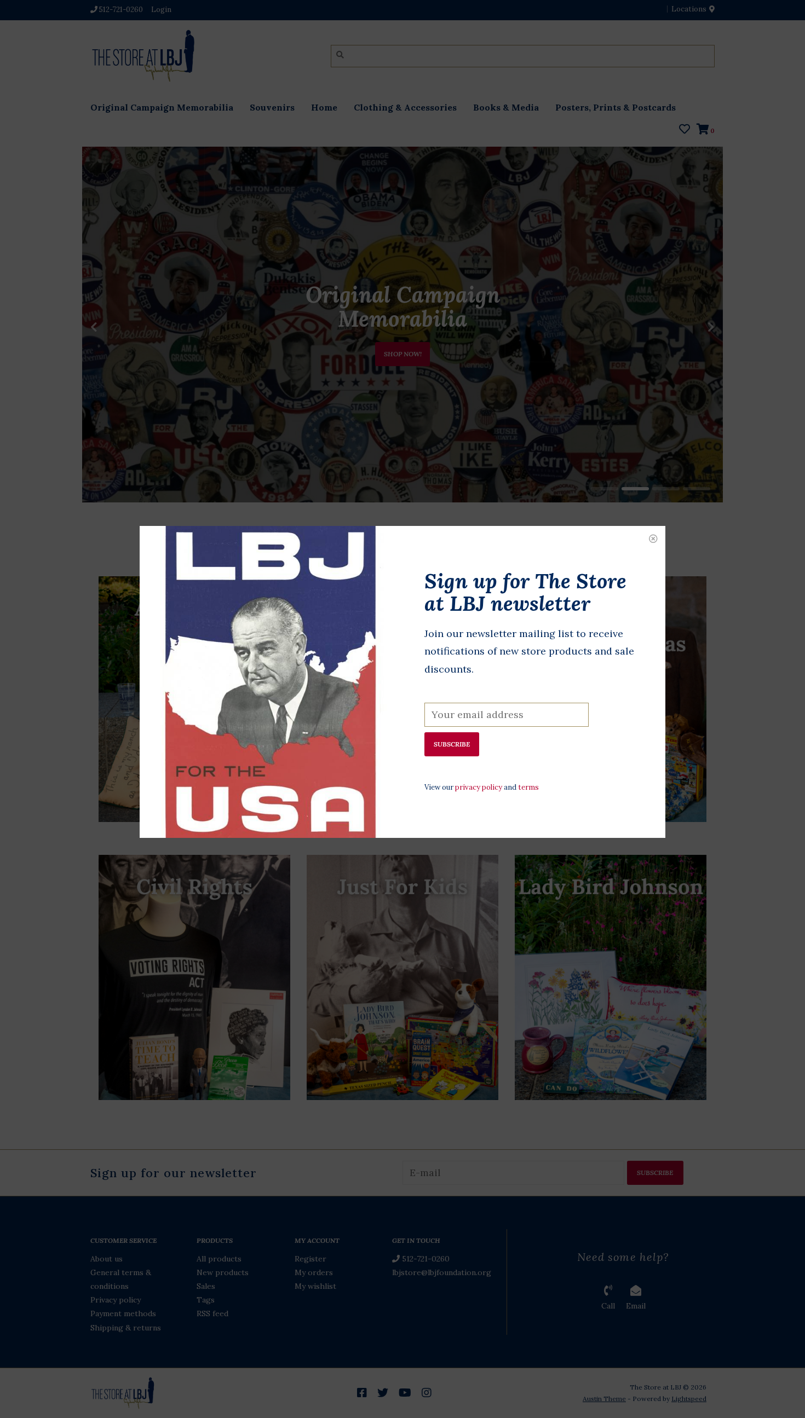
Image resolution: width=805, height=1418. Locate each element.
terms (528, 787)
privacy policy (478, 787)
